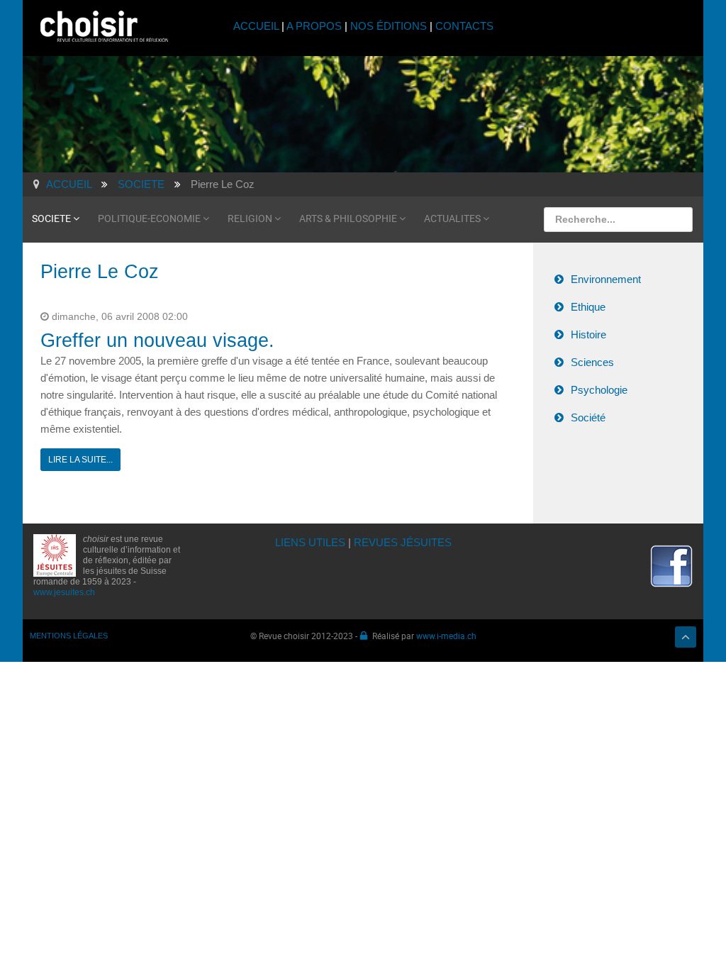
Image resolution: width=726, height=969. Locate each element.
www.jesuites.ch (64, 592)
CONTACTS (464, 26)
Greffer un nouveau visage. (157, 340)
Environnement (606, 279)
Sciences (592, 362)
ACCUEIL (257, 26)
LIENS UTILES (310, 542)
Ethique (588, 307)
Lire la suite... (80, 460)
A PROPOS (314, 26)
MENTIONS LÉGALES (69, 635)
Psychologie (599, 390)
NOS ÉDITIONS (388, 26)
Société (588, 417)
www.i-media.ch (446, 635)
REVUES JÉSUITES (403, 542)
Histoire (588, 334)
